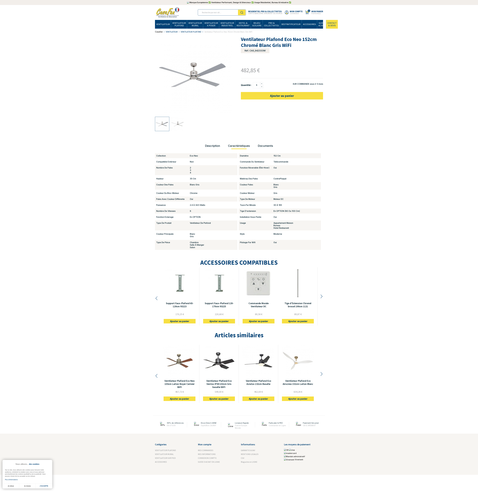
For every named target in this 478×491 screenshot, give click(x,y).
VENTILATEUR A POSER (211, 24)
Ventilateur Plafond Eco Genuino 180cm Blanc (297, 382)
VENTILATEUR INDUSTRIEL (227, 24)
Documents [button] (265, 145)
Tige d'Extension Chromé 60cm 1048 (179, 305)
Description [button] (212, 145)
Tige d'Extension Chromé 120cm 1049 (219, 305)
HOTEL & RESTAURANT (243, 24)
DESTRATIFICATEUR (290, 24)
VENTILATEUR (163, 24)
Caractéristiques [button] (239, 145)
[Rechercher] (241, 12)
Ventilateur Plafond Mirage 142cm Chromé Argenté (258, 382)
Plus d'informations (11, 480)
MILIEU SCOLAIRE (257, 24)
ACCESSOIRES (309, 24)
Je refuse (11, 486)
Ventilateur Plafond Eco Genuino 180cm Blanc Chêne (219, 382)
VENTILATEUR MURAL (195, 24)
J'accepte (44, 486)
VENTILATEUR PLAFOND (179, 24)
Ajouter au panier (282, 96)
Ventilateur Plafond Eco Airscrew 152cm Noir (179, 382)
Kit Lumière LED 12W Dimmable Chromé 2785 (258, 305)
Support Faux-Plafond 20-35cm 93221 (298, 305)
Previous (156, 298)
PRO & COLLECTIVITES (271, 24)
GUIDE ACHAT (321, 24)
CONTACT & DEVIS (332, 24)
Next (322, 296)
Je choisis (27, 486)
